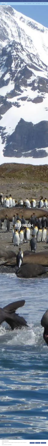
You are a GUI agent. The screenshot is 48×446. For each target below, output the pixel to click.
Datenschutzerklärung (4, 444)
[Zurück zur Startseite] (4, 3)
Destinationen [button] (29, 3)
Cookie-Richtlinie (10, 444)
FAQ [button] (42, 3)
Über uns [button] (45, 3)
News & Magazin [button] (38, 3)
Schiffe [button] (34, 3)
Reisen (25, 3)
